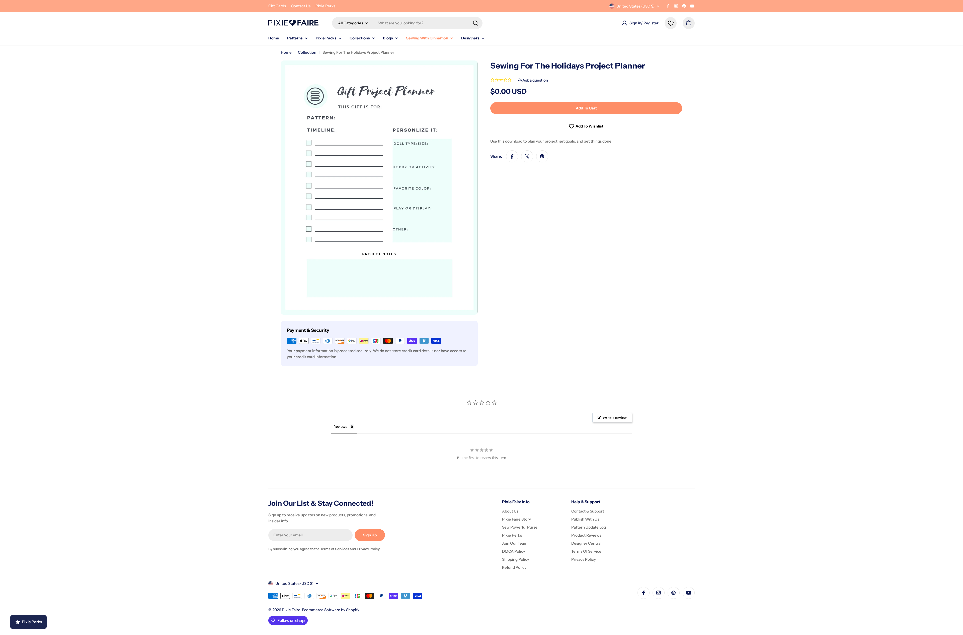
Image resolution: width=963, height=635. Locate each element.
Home (286, 52)
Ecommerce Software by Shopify (330, 609)
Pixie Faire (291, 609)
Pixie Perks (325, 6)
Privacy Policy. (368, 549)
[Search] (475, 23)
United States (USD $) (635, 6)
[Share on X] (527, 156)
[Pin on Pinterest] (542, 156)
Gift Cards (277, 6)
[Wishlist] (671, 23)
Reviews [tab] (340, 426)
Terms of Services (334, 549)
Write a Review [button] (615, 417)
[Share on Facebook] (512, 156)
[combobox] (407, 23)
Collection (307, 52)
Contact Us (300, 6)
